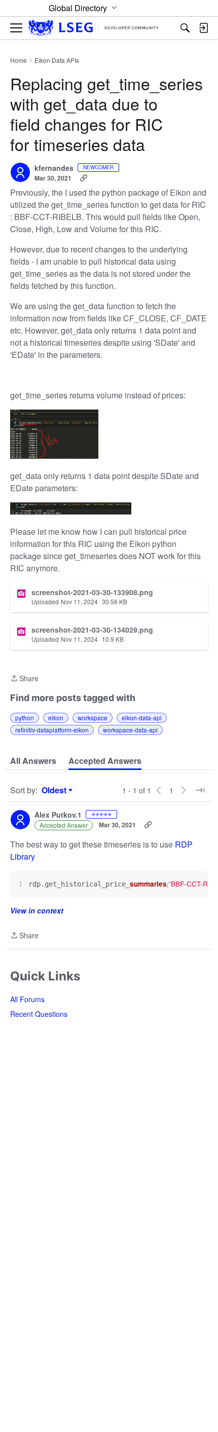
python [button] (24, 717)
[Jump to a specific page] (200, 790)
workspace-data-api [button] (130, 729)
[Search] (185, 28)
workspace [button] (92, 717)
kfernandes (54, 168)
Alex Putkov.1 (58, 815)
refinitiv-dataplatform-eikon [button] (52, 729)
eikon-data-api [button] (142, 717)
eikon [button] (55, 717)
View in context (36, 910)
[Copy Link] (84, 177)
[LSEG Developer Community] (93, 28)
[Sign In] (203, 28)
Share (24, 678)
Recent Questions (38, 1014)
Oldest (55, 790)
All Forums (27, 999)
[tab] (33, 760)
